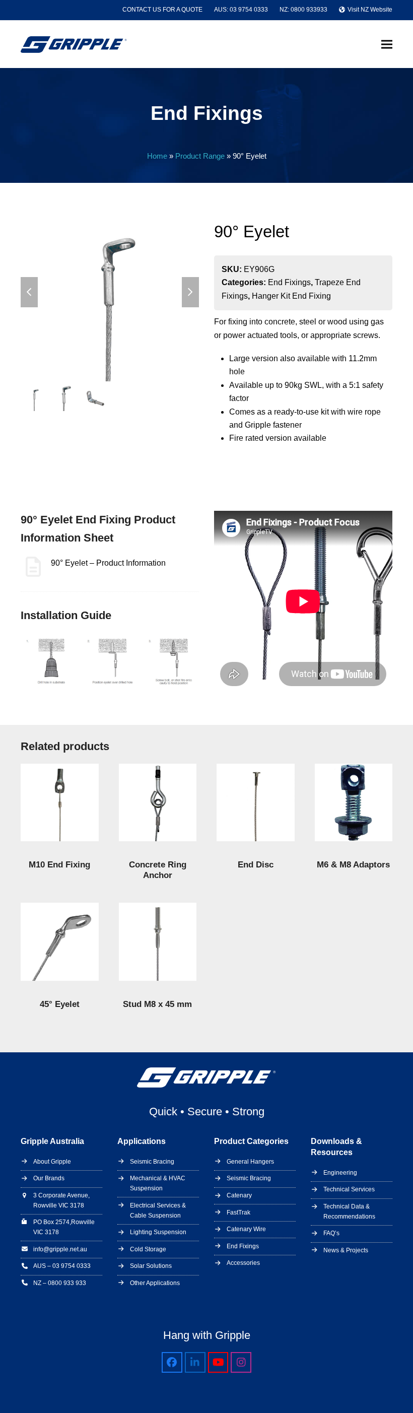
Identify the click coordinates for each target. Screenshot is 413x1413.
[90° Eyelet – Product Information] (93, 571)
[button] (386, 44)
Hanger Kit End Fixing (291, 296)
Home (157, 156)
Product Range (200, 156)
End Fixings (289, 282)
